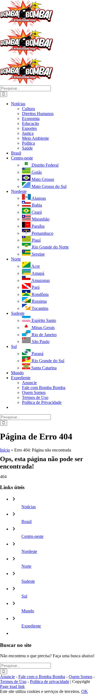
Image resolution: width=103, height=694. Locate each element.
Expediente (31, 626)
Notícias (28, 506)
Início (5, 450)
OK (84, 691)
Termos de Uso (13, 681)
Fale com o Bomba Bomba (41, 676)
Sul (24, 596)
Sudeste (28, 581)
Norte (26, 566)
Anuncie (7, 676)
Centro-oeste (32, 536)
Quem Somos (80, 676)
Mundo (27, 611)
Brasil (26, 521)
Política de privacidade (49, 681)
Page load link (12, 686)
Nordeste (29, 551)
